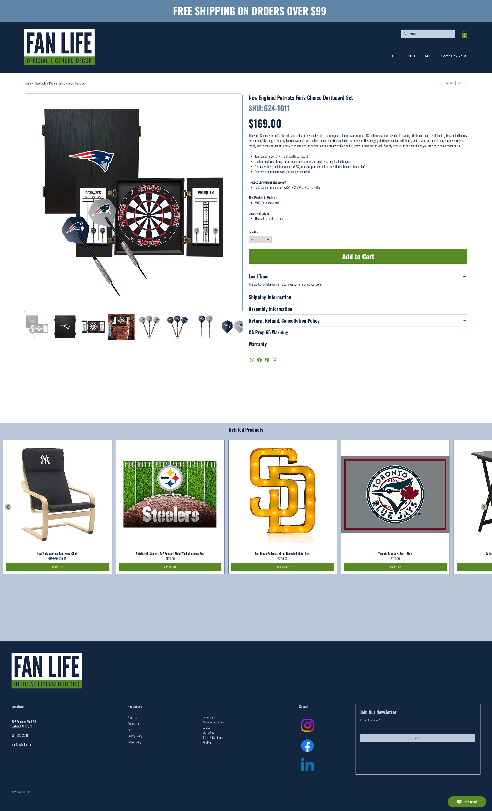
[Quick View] (57, 494)
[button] (464, 34)
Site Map (207, 742)
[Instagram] (307, 725)
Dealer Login (209, 717)
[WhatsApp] (252, 359)
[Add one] (268, 239)
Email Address (370, 720)
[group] (246, 507)
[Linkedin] (307, 766)
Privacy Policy (135, 736)
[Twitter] (274, 359)
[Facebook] (259, 359)
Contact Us (133, 723)
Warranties (208, 732)
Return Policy (134, 742)
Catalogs (207, 727)
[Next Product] (484, 507)
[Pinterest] (267, 359)
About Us (132, 717)
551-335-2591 (20, 735)
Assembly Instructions (214, 722)
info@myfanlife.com (22, 744)
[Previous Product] (8, 507)
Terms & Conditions (213, 737)
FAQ (129, 729)
